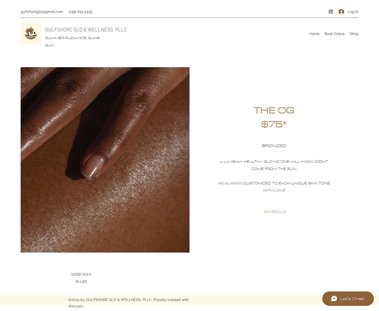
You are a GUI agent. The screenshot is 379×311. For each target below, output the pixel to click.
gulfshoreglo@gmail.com (42, 12)
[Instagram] (330, 11)
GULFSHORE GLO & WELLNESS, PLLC (86, 29)
